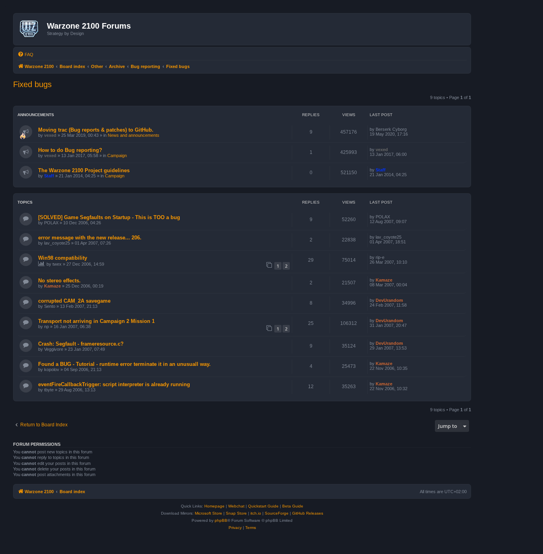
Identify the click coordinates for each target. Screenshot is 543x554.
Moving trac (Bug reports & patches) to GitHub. (95, 130)
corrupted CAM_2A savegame (74, 301)
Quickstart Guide (263, 506)
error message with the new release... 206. (90, 238)
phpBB (221, 520)
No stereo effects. (59, 281)
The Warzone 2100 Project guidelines (84, 170)
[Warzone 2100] (31, 29)
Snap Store (236, 513)
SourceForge (277, 513)
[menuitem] (25, 54)
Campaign (117, 155)
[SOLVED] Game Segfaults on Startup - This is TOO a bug (109, 217)
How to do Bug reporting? (70, 150)
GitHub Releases (307, 513)
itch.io (255, 513)
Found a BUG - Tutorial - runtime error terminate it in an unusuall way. (124, 364)
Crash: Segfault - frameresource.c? (81, 344)
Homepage (214, 506)
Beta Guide (292, 506)
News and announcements (133, 135)
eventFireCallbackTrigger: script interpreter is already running (114, 384)
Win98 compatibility (62, 258)
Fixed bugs (32, 84)
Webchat (236, 506)
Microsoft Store (208, 513)
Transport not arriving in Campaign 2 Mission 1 (96, 321)
